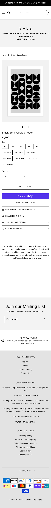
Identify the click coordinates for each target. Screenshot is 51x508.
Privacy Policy (25, 455)
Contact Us (25, 373)
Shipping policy (25, 436)
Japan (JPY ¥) (24, 471)
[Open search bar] (9, 12)
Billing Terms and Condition (25, 443)
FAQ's (25, 366)
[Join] (44, 319)
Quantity (5, 171)
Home (4, 55)
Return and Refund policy (25, 439)
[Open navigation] (3, 12)
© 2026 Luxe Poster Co (17, 499)
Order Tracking (25, 369)
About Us (25, 362)
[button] (25, 91)
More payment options (25, 202)
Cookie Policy (25, 451)
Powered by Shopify (34, 499)
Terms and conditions (25, 447)
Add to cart (25, 186)
